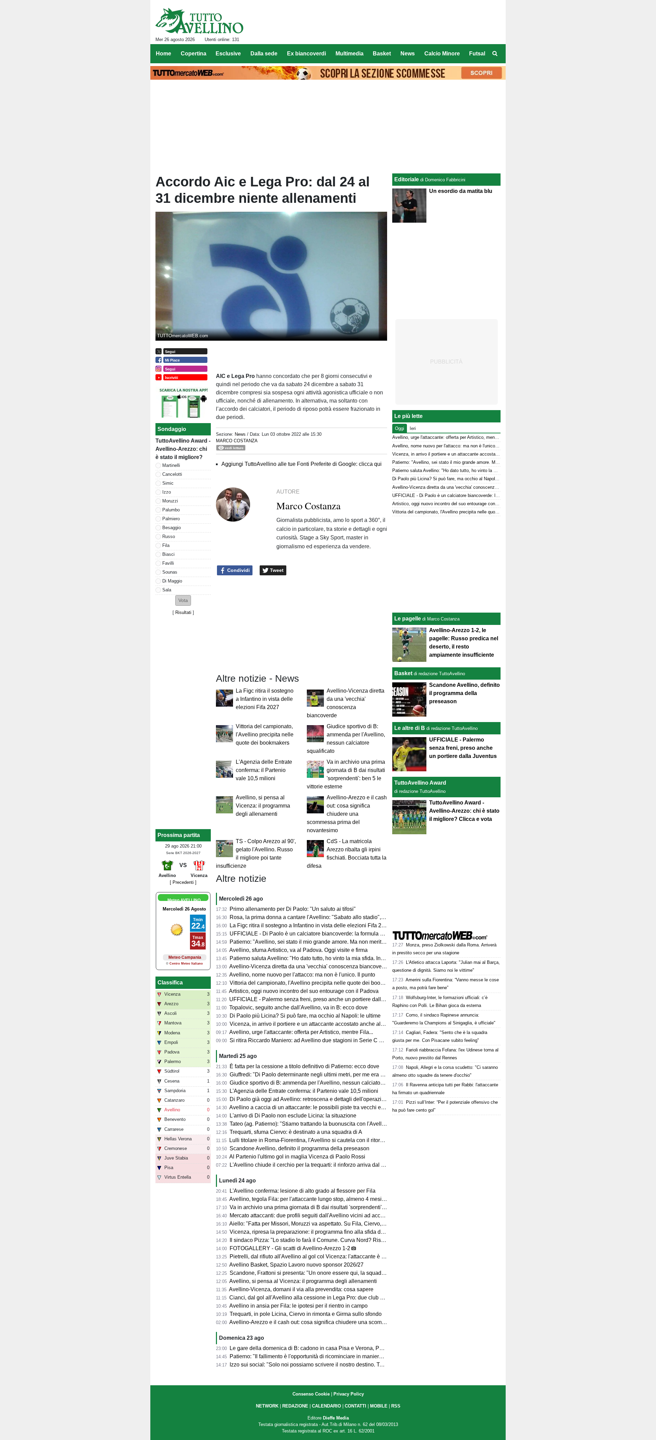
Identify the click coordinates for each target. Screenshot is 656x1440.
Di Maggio (172, 581)
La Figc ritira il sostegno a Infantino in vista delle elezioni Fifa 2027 (264, 699)
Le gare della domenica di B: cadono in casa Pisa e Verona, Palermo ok (316, 1348)
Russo (168, 536)
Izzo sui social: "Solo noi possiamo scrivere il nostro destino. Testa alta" (316, 1364)
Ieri (413, 428)
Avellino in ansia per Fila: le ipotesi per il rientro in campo (298, 1306)
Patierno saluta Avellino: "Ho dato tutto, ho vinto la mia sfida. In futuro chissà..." (324, 958)
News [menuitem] (407, 53)
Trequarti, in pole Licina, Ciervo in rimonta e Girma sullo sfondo (306, 1314)
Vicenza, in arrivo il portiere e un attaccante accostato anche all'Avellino (316, 1024)
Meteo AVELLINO (184, 900)
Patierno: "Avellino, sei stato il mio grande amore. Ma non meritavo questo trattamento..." (336, 942)
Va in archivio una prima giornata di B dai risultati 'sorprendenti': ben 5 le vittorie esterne (335, 1207)
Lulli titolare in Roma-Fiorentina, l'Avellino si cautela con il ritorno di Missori (320, 1140)
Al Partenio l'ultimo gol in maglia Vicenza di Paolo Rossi (297, 1157)
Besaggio (171, 527)
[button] (183, 600)
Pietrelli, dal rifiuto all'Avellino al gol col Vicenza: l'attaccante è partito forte (319, 1256)
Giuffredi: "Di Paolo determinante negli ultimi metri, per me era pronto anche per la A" (332, 1074)
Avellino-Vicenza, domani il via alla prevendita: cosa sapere (301, 1289)
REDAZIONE (295, 1406)
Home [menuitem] (163, 53)
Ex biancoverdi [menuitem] (306, 53)
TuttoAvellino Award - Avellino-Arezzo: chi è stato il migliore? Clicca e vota (464, 811)
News (240, 434)
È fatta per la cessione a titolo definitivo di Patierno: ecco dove (304, 1066)
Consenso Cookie (311, 1394)
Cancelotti (172, 474)
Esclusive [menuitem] (228, 53)
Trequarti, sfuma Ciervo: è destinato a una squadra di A (296, 1132)
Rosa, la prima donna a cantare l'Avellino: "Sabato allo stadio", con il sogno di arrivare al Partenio (347, 917)
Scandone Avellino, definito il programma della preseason (299, 1148)
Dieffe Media (336, 1418)
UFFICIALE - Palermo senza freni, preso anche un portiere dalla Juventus (318, 999)
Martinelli (171, 465)
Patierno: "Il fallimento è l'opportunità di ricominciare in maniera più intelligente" (325, 1356)
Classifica (170, 982)
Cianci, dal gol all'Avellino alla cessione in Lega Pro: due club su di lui (314, 1297)
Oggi (399, 428)
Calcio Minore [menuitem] (442, 53)
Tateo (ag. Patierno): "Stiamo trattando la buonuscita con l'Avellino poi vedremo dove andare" (342, 1124)
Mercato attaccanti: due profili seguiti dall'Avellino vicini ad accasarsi (312, 1215)
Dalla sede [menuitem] (263, 53)
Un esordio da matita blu (460, 191)
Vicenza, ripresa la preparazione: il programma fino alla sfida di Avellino (316, 1232)
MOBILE (378, 1406)
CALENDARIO (326, 1406)
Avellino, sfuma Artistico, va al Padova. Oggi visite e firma (298, 950)
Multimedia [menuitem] (350, 53)
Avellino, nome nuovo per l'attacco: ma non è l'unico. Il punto (302, 975)
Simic (168, 483)
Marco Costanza (237, 440)
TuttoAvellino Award (420, 783)
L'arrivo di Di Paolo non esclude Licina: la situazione (293, 1115)
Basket (403, 673)
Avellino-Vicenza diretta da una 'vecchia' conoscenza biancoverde (309, 966)
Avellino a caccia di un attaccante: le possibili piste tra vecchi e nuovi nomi (319, 1107)
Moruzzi (170, 500)
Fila (165, 545)
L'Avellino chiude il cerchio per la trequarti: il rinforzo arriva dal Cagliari (315, 1165)
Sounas (169, 572)
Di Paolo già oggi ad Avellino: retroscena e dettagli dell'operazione (310, 1099)
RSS (395, 1406)
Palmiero (171, 518)
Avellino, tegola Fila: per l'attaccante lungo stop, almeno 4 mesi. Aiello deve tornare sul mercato (344, 1199)
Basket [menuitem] (382, 53)
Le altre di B (409, 728)
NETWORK (267, 1406)
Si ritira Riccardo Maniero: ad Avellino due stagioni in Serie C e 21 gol (314, 1040)
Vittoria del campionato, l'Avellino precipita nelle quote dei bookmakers (264, 734)
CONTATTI (355, 1406)
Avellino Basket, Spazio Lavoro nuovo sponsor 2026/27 (296, 1265)
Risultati (183, 612)
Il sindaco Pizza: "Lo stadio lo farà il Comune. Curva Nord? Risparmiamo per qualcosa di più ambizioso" (355, 1240)
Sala (166, 589)
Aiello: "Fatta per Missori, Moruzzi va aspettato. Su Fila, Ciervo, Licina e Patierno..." (329, 1224)
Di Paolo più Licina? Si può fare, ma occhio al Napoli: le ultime (305, 1016)
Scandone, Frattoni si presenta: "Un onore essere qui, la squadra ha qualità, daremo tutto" (338, 1273)
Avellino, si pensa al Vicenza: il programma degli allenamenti (263, 806)
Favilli (168, 563)
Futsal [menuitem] (477, 53)
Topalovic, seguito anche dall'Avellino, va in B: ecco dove (298, 1007)
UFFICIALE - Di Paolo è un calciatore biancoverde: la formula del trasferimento (325, 934)
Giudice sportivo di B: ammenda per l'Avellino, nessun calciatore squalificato (322, 1083)
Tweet (276, 570)
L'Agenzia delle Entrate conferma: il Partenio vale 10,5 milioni (264, 770)
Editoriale (406, 179)
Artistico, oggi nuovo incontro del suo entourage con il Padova (304, 991)
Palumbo (171, 509)
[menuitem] (494, 53)
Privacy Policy (348, 1394)
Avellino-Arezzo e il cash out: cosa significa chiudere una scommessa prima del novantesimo (347, 814)
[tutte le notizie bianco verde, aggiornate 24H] (199, 20)
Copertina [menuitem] (193, 53)
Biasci (168, 554)
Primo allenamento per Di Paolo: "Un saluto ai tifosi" (293, 909)
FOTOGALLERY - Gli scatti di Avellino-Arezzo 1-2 (290, 1248)
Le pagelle (407, 618)
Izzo (166, 492)
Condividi (238, 570)
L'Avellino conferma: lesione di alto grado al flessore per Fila (302, 1191)
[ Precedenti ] (183, 882)
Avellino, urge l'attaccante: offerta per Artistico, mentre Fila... (301, 1032)
